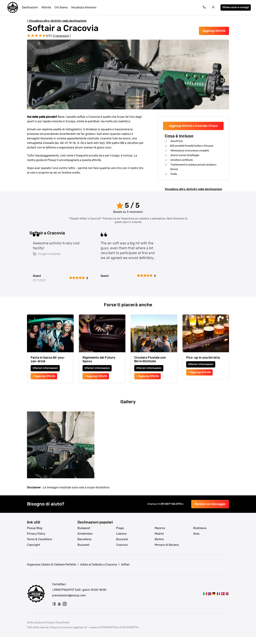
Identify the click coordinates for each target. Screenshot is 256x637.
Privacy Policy (36, 533)
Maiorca (160, 528)
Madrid (159, 533)
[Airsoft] (209, 593)
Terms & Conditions (39, 539)
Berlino (159, 539)
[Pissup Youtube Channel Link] (59, 604)
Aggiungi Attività (214, 30)
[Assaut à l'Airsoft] (218, 593)
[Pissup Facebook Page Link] (54, 604)
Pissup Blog (34, 528)
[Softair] (205, 593)
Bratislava (199, 528)
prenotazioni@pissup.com (69, 595)
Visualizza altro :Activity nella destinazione (193, 189)
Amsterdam (85, 533)
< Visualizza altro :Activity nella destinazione (56, 21)
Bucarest (83, 544)
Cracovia (122, 544)
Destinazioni (30, 7)
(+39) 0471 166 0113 (170, 504)
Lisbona (121, 533)
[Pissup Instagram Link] (65, 604)
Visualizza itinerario (83, 7)
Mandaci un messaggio (210, 504)
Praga (120, 528)
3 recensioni (61, 36)
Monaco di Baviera (167, 544)
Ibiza (196, 533)
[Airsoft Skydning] (222, 593)
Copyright (33, 544)
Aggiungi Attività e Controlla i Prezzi (193, 126)
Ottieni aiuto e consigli (235, 7)
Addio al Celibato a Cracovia (98, 564)
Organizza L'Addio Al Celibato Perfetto (51, 564)
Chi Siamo (61, 7)
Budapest (83, 528)
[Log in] (213, 7)
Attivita (46, 7)
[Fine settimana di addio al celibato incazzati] (12, 7)
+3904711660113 (63, 589)
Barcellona (84, 539)
